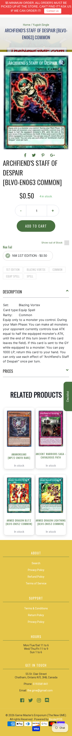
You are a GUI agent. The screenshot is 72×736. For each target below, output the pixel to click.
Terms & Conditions (36, 608)
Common (57, 269)
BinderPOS (55, 719)
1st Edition (13, 269)
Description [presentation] (12, 292)
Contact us (53, 10)
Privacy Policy (36, 621)
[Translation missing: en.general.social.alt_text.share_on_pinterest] (43, 155)
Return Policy (36, 615)
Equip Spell (13, 276)
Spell (30, 276)
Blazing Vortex (36, 269)
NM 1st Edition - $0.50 (29, 255)
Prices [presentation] (8, 371)
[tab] (36, 293)
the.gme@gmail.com (40, 690)
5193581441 (40, 683)
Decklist (67, 396)
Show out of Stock (51, 242)
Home (26, 24)
